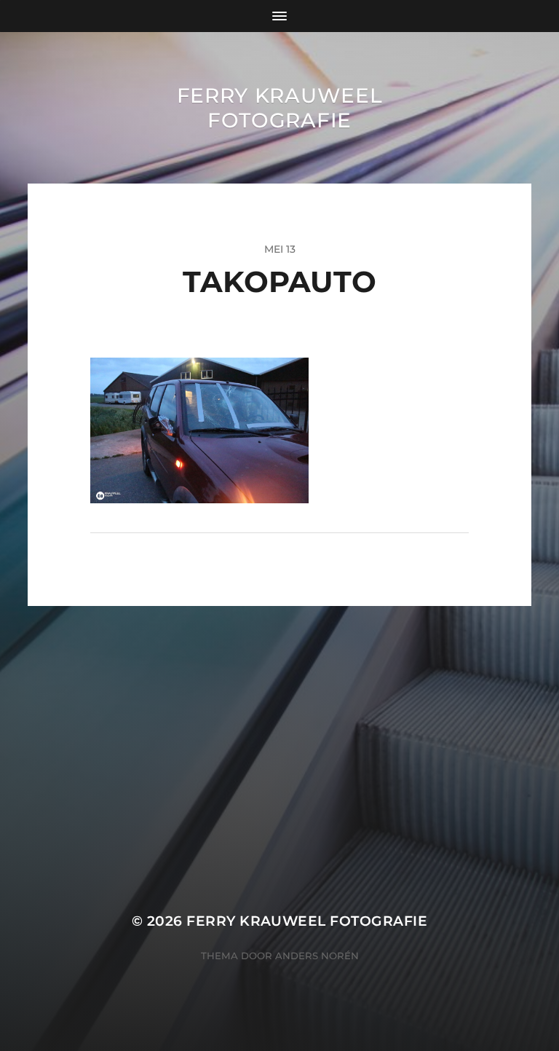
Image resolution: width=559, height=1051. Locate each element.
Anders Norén (317, 955)
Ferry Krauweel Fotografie (280, 108)
